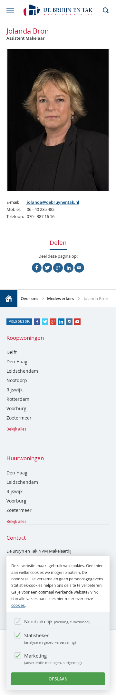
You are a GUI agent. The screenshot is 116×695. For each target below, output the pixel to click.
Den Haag (16, 361)
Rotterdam (17, 399)
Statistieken (49, 638)
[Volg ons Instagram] (69, 321)
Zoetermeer (19, 418)
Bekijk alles (16, 428)
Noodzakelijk (56, 621)
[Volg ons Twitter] (45, 321)
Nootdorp (16, 380)
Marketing (52, 658)
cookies (18, 605)
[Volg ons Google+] (53, 321)
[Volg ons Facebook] (37, 321)
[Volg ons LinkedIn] (61, 321)
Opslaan (58, 679)
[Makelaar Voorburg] (8, 298)
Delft (11, 352)
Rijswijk (14, 390)
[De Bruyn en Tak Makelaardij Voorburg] (58, 10)
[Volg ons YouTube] (77, 321)
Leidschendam (22, 371)
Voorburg (16, 408)
